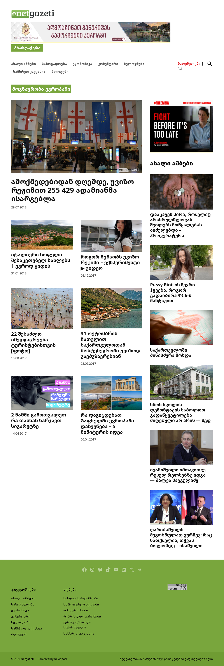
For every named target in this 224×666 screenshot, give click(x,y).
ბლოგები (59, 71)
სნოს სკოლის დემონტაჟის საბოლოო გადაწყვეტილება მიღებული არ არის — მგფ (180, 412)
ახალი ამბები (23, 64)
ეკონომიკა (82, 64)
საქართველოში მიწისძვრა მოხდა (170, 352)
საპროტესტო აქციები (81, 604)
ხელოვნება (134, 64)
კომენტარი (108, 64)
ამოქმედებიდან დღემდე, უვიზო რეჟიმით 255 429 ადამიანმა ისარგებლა (72, 190)
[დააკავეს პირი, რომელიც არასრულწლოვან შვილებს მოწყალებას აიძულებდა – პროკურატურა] (181, 192)
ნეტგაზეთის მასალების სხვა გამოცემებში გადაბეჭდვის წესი (166, 659)
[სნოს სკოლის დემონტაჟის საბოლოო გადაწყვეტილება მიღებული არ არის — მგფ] (181, 382)
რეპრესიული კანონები (82, 616)
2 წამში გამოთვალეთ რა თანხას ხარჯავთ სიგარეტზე (38, 420)
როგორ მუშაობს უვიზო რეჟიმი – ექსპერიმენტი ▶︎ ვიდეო (110, 262)
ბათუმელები (189, 63)
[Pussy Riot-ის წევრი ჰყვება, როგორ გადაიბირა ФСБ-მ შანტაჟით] (181, 262)
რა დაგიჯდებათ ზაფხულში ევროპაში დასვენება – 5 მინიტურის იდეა (107, 423)
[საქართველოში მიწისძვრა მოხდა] (181, 328)
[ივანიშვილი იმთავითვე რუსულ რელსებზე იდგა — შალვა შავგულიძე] (181, 448)
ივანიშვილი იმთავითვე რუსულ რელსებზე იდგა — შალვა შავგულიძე (178, 475)
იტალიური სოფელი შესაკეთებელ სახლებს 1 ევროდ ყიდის (40, 260)
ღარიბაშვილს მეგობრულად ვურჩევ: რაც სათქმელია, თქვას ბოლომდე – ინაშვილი (181, 537)
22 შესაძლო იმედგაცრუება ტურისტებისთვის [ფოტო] (33, 342)
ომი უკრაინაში (75, 610)
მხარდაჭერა (27, 47)
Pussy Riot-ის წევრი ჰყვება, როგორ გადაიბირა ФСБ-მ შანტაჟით (172, 292)
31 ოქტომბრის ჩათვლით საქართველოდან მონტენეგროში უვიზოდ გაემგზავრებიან (110, 344)
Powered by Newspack (53, 659)
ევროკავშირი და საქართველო (77, 624)
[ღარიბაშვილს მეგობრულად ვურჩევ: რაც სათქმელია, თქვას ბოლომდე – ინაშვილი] (181, 507)
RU (180, 68)
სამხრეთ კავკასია (29, 71)
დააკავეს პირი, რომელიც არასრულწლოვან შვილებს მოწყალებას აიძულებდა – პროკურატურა (180, 224)
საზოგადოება (54, 64)
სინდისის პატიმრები (80, 598)
